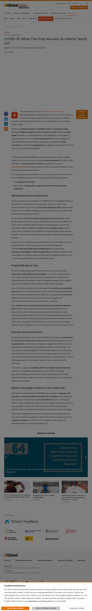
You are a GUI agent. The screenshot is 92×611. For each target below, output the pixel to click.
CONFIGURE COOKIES (76, 608)
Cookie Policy (32, 601)
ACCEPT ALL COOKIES (15, 608)
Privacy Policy (47, 601)
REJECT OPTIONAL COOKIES (46, 608)
